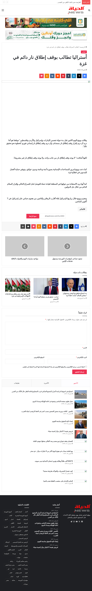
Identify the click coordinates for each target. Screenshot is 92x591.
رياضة (11, 561)
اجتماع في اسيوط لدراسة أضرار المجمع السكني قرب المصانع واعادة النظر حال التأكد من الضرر (42, 391)
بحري (26, 553)
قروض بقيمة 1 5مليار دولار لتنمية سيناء (60, 431)
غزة (13, 569)
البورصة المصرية (16, 531)
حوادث (18, 557)
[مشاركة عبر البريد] (28, 226)
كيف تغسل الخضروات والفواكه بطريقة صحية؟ (58, 471)
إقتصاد (18, 519)
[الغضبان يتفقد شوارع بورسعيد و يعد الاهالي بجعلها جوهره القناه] (80, 444)
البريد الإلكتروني (81, 357)
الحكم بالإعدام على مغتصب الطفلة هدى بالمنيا (58, 481)
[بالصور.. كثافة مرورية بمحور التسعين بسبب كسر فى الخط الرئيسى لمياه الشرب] (80, 414)
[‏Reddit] (57, 76)
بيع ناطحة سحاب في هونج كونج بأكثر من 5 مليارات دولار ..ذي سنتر (51, 451)
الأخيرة (46, 383)
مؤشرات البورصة (23, 580)
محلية (13, 580)
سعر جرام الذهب (10, 565)
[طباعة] (23, 226)
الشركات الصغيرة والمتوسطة (19, 546)
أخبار (26, 512)
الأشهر (75, 383)
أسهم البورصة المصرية (21, 515)
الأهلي (12, 523)
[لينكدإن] (74, 76)
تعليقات (16, 383)
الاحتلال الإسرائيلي (23, 527)
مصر (7, 580)
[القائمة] (3, 10)
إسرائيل (25, 519)
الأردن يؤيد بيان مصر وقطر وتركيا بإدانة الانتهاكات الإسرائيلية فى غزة (17, 295)
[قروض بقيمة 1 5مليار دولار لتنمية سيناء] (80, 434)
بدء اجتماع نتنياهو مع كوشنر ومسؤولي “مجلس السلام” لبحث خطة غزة (75, 294)
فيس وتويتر (18, 572)
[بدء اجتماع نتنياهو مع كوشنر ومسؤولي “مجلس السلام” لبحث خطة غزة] (74, 284)
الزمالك (7, 542)
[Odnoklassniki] (47, 76)
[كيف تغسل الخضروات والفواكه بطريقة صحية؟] (80, 474)
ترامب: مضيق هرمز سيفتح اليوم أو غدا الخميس (46, 298)
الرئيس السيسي (23, 538)
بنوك (20, 553)
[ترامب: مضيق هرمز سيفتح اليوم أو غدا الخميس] (46, 286)
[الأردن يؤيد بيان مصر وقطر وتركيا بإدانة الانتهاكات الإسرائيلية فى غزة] (17, 285)
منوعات (25, 584)
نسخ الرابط (32, 216)
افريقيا (26, 523)
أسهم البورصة (8, 512)
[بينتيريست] (63, 76)
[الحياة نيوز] (76, 10)
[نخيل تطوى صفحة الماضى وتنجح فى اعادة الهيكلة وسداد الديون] (80, 404)
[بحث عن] (89, 10)
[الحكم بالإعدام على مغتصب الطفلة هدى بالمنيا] (80, 484)
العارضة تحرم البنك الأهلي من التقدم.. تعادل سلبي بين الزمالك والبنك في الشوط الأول (54, 2)
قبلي (11, 572)
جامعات (25, 557)
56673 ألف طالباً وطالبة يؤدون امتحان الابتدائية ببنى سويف (54, 461)
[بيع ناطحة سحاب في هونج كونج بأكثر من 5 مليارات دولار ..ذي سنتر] (80, 454)
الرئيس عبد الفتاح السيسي (20, 542)
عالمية (19, 569)
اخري (6, 519)
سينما (26, 569)
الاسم (84, 348)
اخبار (12, 519)
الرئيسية (82, 47)
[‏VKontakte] (52, 76)
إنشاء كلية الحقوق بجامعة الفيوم (62, 421)
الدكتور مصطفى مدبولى (21, 534)
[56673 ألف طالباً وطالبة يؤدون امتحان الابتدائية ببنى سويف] (80, 464)
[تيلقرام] (71, 521)
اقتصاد (19, 523)
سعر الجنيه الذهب (23, 565)
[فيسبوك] (84, 76)
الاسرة (6, 527)
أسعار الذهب (18, 512)
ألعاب (10, 515)
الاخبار (12, 527)
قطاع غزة (25, 576)
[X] (79, 76)
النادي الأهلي (11, 550)
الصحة (6, 546)
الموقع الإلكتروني (39, 357)
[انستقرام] (74, 521)
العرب (19, 550)
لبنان (11, 576)
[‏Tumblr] (68, 76)
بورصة (14, 553)
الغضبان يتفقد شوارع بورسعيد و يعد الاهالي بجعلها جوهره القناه (53, 441)
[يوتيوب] (76, 521)
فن (8, 569)
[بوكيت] (41, 76)
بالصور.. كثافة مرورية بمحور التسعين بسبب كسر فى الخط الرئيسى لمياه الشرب (47, 411)
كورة (17, 576)
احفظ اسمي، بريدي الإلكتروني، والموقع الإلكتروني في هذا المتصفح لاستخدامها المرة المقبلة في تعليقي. (53, 367)
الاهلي (26, 531)
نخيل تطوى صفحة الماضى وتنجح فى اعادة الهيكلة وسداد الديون (52, 401)
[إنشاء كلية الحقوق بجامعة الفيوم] (80, 424)
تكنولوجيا (6, 553)
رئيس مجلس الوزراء (22, 561)
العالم (77, 47)
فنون (26, 572)
